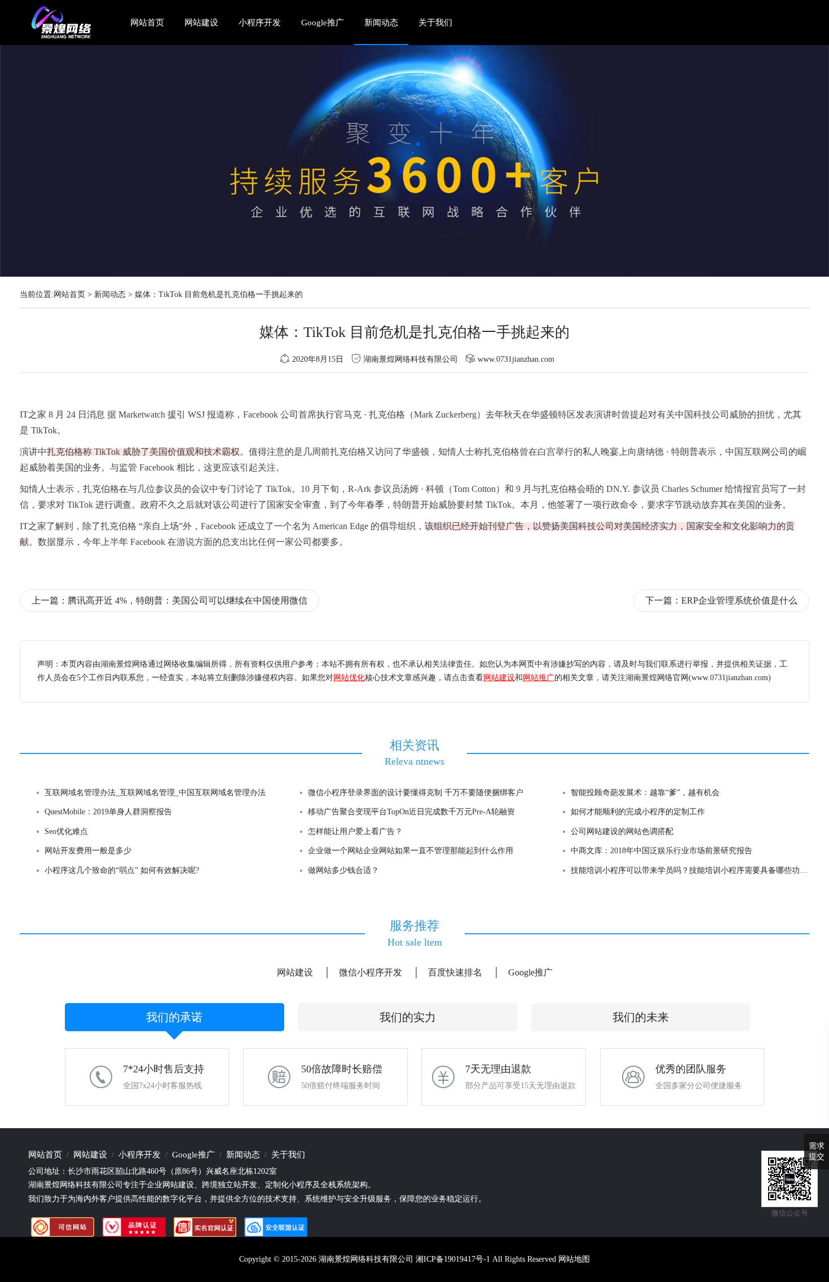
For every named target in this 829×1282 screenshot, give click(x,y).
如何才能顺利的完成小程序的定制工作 (638, 812)
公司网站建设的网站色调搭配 (622, 831)
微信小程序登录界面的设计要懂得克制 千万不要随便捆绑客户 (415, 792)
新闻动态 (381, 22)
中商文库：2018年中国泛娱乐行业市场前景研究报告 (661, 850)
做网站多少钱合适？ (343, 870)
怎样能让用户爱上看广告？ (355, 831)
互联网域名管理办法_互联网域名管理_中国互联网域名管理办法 (155, 792)
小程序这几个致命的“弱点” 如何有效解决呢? (122, 870)
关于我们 (435, 22)
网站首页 (147, 22)
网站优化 (349, 677)
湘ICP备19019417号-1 (453, 1259)
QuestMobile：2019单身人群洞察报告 (108, 812)
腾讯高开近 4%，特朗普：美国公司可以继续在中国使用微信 (187, 600)
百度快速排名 (455, 972)
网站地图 (574, 1259)
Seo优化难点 (66, 831)
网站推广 (538, 677)
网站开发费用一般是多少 (88, 850)
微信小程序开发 (370, 972)
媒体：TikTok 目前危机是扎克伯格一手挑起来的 (219, 294)
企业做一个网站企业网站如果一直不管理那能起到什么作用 (410, 850)
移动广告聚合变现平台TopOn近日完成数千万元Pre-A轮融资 (411, 812)
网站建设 (201, 22)
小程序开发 (260, 22)
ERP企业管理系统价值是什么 (739, 600)
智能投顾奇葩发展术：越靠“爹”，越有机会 (645, 792)
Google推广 (322, 22)
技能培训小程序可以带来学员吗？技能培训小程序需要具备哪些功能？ (693, 870)
